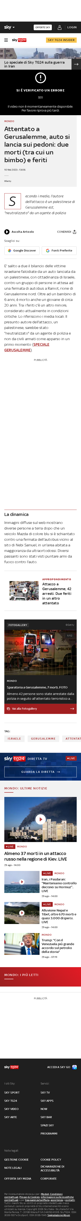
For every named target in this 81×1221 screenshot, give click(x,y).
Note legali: (11, 1150)
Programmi (49, 1133)
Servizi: (45, 1083)
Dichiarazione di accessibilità (52, 1168)
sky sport (11, 1092)
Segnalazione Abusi (59, 1215)
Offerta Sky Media (17, 1178)
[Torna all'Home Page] (19, 40)
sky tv (45, 1092)
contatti (70, 1200)
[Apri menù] (6, 40)
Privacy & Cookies (29, 1197)
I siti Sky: (9, 1083)
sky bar (46, 1117)
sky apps (47, 1100)
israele (14, 738)
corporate (49, 1178)
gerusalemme (43, 738)
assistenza (57, 1200)
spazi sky (47, 1125)
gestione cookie (16, 1159)
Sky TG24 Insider (61, 40)
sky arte (10, 1117)
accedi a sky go (58, 1067)
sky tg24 (10, 1100)
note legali (12, 1167)
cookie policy (51, 1159)
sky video (11, 1109)
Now (44, 1109)
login (72, 27)
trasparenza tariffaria (37, 1200)
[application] (19, 231)
